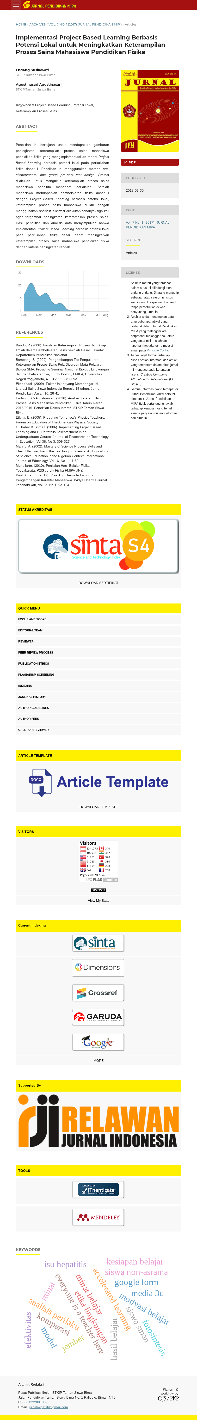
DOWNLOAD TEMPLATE (99, 807)
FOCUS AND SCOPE (32, 619)
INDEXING (25, 685)
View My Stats (98, 900)
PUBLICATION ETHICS (33, 663)
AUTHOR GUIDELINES (33, 708)
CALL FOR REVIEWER (33, 730)
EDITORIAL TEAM (30, 630)
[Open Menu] (16, 5)
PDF (131, 162)
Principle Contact (159, 350)
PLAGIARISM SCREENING (36, 674)
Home (21, 24)
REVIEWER (26, 641)
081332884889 (36, 1402)
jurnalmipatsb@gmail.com (48, 1407)
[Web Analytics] (98, 891)
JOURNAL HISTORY (32, 697)
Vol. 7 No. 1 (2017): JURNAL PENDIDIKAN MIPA (85, 24)
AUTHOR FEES (28, 718)
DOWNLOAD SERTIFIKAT (98, 583)
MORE (98, 1061)
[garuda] (98, 1018)
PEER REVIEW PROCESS (35, 652)
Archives (37, 24)
